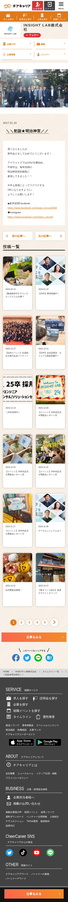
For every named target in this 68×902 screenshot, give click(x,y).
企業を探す (20, 704)
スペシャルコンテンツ (47, 725)
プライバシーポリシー (17, 778)
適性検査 (49, 716)
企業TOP (19, 43)
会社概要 (10, 773)
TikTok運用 (32, 821)
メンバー (53, 53)
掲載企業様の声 (14, 812)
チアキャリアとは (25, 765)
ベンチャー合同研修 (37, 816)
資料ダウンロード (15, 816)
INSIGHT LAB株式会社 (25, 671)
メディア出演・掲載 (46, 773)
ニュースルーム (25, 773)
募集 (53, 43)
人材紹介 (54, 816)
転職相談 (22, 730)
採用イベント (31, 812)
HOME (6, 671)
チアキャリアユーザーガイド (20, 734)
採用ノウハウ (47, 812)
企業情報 (19, 53)
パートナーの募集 (40, 874)
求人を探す (20, 698)
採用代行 (10, 825)
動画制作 (45, 821)
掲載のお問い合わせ (26, 803)
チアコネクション (15, 821)
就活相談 (10, 730)
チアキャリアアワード (17, 874)
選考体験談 (27, 725)
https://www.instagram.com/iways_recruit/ (30, 217)
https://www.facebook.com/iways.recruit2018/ (32, 207)
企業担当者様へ (23, 797)
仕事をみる (34, 637)
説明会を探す (49, 698)
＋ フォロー (32, 35)
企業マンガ (35, 730)
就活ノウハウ (12, 725)
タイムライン (22, 716)
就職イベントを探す (26, 710)
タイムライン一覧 (50, 671)
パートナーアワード (16, 878)
